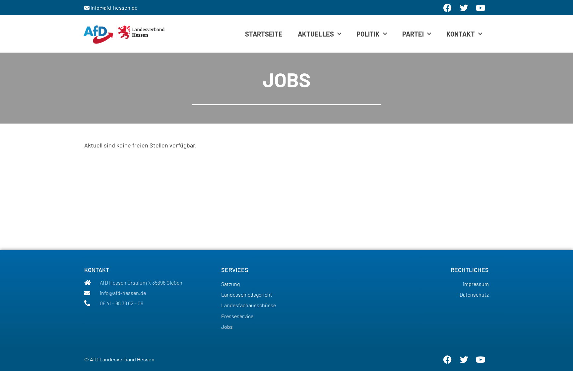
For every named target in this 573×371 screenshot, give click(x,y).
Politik (368, 34)
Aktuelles (316, 34)
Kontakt (460, 34)
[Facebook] (447, 359)
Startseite (264, 34)
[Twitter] (464, 359)
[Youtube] (480, 359)
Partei (413, 34)
